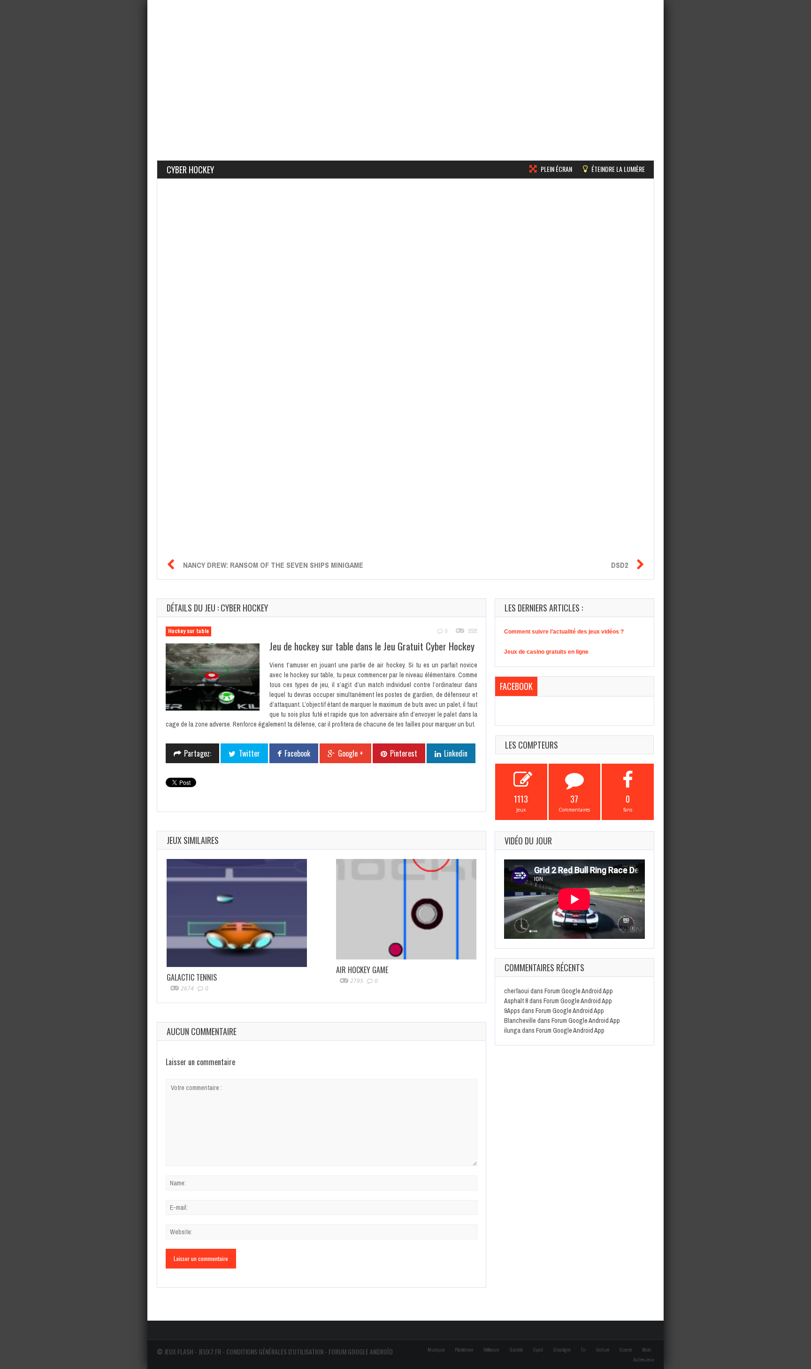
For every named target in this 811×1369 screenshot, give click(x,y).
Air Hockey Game (362, 969)
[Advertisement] (405, 65)
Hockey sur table (188, 631)
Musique (436, 1350)
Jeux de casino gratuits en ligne (546, 652)
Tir (583, 1350)
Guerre (626, 1350)
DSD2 (619, 565)
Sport (538, 1350)
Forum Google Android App (578, 991)
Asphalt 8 (516, 1001)
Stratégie (561, 1350)
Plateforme (464, 1350)
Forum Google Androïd (361, 1351)
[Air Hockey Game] (406, 909)
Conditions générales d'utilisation (274, 1351)
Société (516, 1350)
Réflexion (491, 1350)
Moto (646, 1350)
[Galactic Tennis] (237, 913)
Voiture (602, 1350)
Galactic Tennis (192, 977)
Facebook (516, 686)
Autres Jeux (643, 1360)
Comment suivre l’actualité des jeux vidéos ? (564, 631)
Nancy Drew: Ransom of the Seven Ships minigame (273, 565)
